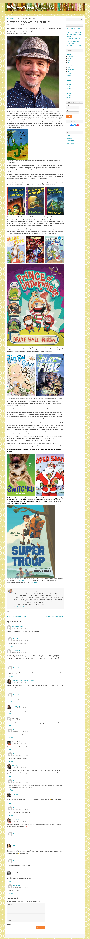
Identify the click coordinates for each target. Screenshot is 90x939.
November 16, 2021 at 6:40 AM (19, 628)
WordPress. (81, 936)
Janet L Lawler (16, 650)
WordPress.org (70, 143)
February (71, 69)
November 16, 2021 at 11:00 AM (19, 719)
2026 (69, 54)
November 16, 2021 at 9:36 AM (19, 707)
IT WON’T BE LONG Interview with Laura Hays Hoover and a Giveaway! (74, 34)
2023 (69, 78)
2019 (69, 86)
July (69, 58)
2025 (69, 73)
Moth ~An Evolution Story (73, 41)
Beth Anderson (16, 794)
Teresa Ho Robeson (17, 820)
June (69, 60)
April (70, 65)
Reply (10, 634)
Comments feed (70, 140)
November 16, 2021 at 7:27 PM (20, 669)
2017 (69, 91)
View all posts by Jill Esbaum (21, 606)
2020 (69, 84)
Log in (68, 135)
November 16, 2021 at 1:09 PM (19, 743)
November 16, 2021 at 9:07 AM (19, 682)
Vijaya (13, 845)
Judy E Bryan (15, 766)
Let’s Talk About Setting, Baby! (74, 38)
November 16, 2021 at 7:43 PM (19, 796)
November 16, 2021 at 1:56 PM (19, 767)
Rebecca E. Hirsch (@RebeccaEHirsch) (23, 681)
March (70, 67)
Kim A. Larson (16, 706)
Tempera (75, 936)
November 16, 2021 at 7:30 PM (20, 755)
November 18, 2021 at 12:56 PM (20, 862)
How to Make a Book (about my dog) (17, 616)
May (69, 62)
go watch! (34, 582)
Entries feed (69, 138)
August (70, 56)
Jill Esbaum (11, 24)
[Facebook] (71, 125)
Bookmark (10, 611)
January (70, 71)
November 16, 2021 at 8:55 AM (19, 652)
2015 (69, 95)
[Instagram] (77, 125)
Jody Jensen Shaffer (17, 626)
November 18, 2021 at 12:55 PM (20, 809)
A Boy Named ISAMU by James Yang (53, 616)
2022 (69, 80)
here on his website (21, 580)
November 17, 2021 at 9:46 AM (19, 821)
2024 (69, 75)
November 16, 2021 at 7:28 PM (20, 696)
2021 (69, 82)
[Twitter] (74, 125)
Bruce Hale (16, 638)
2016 (69, 93)
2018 (69, 88)
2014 (69, 97)
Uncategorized (13, 18)
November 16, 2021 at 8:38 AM (20, 640)
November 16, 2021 (20, 24)
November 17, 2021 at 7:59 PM (19, 874)
